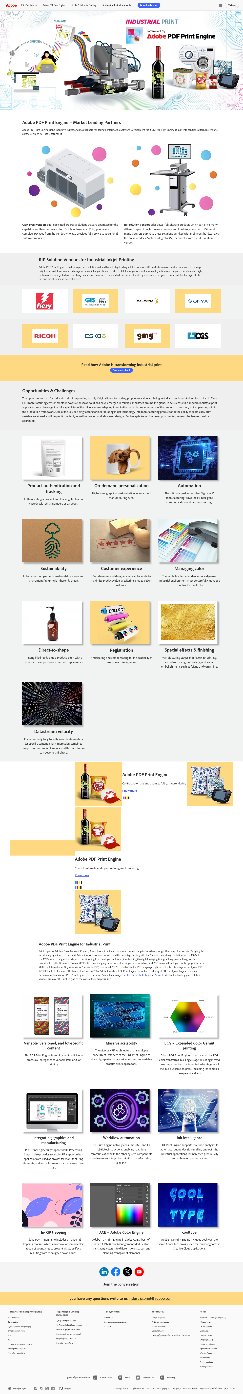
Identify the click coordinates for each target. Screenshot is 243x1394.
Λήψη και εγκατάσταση (161, 1322)
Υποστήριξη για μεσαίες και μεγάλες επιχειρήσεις (171, 1335)
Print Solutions (27, 5)
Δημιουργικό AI (14, 1317)
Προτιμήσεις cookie (177, 1388)
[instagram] (41, 1388)
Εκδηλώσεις (204, 1331)
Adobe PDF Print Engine (54, 5)
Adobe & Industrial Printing (84, 5)
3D (9, 1340)
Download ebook (149, 5)
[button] (220, 5)
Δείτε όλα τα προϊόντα (16, 1353)
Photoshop (143, 975)
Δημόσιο (107, 1326)
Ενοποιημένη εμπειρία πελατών (68, 1330)
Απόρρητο (151, 1388)
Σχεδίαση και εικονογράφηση (19, 1326)
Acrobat (159, 975)
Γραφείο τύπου (206, 1335)
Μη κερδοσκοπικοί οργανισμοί (116, 1322)
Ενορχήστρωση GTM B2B (66, 1338)
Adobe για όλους (206, 1362)
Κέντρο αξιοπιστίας (207, 1353)
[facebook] (35, 1388)
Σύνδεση (232, 5)
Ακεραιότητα (205, 1357)
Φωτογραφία (13, 1322)
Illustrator (132, 975)
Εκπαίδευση (108, 1317)
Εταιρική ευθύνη (206, 1340)
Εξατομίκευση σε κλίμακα (66, 1321)
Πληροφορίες (205, 1322)
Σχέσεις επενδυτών (207, 1344)
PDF (9, 1335)
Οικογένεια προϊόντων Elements (20, 1344)
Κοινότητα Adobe (158, 1326)
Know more (129, 790)
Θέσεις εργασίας (206, 1326)
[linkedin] (53, 1388)
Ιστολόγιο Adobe (206, 1366)
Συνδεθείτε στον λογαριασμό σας (213, 1317)
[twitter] (47, 1388)
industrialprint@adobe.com (151, 1298)
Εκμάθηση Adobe (158, 1331)
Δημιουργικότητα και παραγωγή (68, 1334)
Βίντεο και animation (16, 1331)
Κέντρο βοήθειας (158, 1317)
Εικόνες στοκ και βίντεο (17, 1349)
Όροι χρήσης (162, 1388)
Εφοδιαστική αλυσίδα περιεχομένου (70, 1325)
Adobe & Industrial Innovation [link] (117, 5)
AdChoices (231, 1388)
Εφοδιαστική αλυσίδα (208, 1349)
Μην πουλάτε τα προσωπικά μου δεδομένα (205, 1388)
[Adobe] (11, 5)
